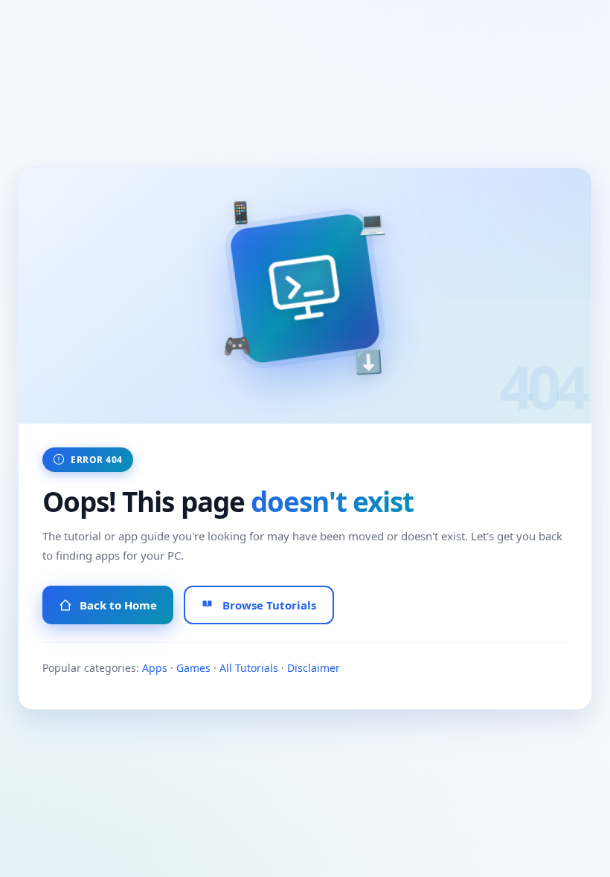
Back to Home (118, 605)
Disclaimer (313, 668)
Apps (154, 668)
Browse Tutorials (269, 605)
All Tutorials (248, 668)
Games (193, 668)
